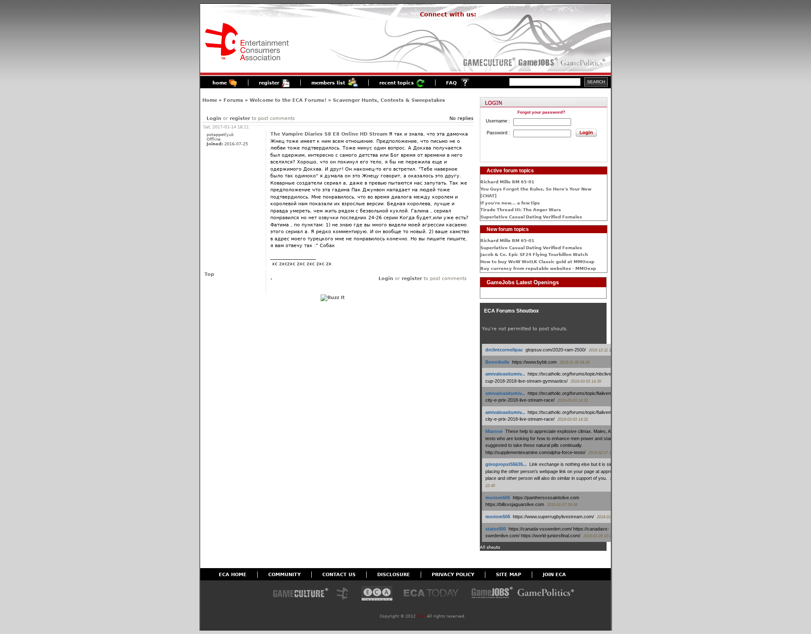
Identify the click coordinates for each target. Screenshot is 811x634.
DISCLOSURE (393, 574)
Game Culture (300, 594)
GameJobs (536, 62)
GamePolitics (583, 62)
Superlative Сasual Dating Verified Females (531, 217)
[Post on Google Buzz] (333, 297)
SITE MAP (508, 574)
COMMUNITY (284, 574)
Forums (233, 100)
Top (209, 274)
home (219, 83)
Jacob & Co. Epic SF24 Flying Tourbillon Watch (534, 254)
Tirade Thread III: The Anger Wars (520, 209)
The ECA (345, 594)
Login (214, 118)
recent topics (396, 83)
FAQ (451, 83)
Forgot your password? (541, 112)
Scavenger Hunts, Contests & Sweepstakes (389, 100)
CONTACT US (339, 574)
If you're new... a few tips (510, 203)
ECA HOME (233, 574)
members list (328, 83)
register (269, 83)
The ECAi (377, 594)
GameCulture (488, 62)
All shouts (490, 547)
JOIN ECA (554, 574)
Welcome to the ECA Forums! (288, 100)
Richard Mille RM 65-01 (507, 182)
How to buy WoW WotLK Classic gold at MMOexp (537, 261)
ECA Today (432, 594)
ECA (421, 616)
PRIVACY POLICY (453, 574)
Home (209, 100)
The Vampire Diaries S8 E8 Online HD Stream (328, 134)
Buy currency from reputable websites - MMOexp (538, 268)
